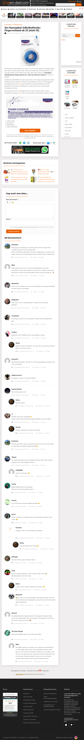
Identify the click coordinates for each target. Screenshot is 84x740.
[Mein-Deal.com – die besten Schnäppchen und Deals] (15, 3)
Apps (66, 121)
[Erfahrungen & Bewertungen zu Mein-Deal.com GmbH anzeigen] (10, 704)
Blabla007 (15, 300)
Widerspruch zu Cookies (51, 701)
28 (27, 33)
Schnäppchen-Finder (29, 700)
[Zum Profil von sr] (7, 415)
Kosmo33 (14, 359)
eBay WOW (60, 9)
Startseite (8, 24)
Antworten (34, 257)
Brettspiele (68, 130)
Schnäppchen (17, 24)
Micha (18, 343)
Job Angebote (68, 714)
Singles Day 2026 (28, 713)
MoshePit (19, 595)
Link (20, 93)
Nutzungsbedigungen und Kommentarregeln (26, 227)
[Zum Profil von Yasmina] (11, 529)
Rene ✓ (8, 33)
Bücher (67, 134)
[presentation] (7, 202)
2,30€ (19, 84)
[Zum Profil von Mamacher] (7, 285)
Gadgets (12, 9)
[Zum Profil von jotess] (7, 516)
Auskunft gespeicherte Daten (52, 709)
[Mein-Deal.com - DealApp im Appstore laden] (67, 725)
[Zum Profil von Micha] (11, 344)
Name (8, 219)
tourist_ (14, 500)
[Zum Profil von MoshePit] (11, 596)
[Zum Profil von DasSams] (7, 246)
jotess (13, 514)
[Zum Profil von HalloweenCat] (7, 377)
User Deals (42, 9)
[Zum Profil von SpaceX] (7, 614)
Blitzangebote (21, 9)
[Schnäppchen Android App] (54, 143)
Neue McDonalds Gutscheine (31, 723)
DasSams (14, 245)
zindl (13, 571)
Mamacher (15, 283)
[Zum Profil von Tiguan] (7, 458)
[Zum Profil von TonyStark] (7, 317)
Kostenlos (69, 9)
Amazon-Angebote (69, 117)
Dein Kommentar (12, 199)
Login (80, 1)
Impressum (26, 693)
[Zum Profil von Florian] (11, 428)
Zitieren (42, 257)
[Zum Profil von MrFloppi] (7, 558)
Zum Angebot (30, 130)
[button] (7, 202)
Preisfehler (67, 708)
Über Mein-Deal (27, 697)
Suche (78, 4)
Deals (5, 9)
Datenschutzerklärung (50, 693)
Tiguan (13, 457)
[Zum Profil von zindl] (7, 572)
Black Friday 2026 (28, 710)
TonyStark (15, 316)
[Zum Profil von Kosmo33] (7, 360)
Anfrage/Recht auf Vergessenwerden (49, 705)
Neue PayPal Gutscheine (30, 716)
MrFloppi (14, 557)
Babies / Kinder (68, 124)
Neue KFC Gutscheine (29, 719)
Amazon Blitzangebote (30, 703)
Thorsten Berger (17, 631)
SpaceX (14, 613)
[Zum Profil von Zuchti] (7, 485)
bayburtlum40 (16, 389)
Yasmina (19, 528)
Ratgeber (51, 9)
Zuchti (13, 484)
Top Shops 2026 (27, 706)
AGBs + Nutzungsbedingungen (50, 697)
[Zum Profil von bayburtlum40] (7, 390)
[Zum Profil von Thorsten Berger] (7, 633)
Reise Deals (32, 9)
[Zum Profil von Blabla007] (7, 301)
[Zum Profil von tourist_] (7, 502)
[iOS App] (48, 143)
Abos (66, 114)
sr (12, 414)
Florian (18, 427)
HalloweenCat (16, 375)
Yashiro (14, 332)
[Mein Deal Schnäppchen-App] (72, 725)
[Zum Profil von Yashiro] (7, 333)
